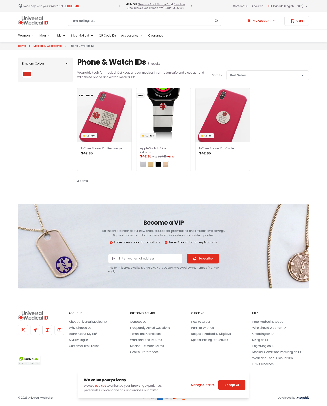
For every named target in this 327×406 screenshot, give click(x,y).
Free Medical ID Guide (267, 322)
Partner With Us (202, 328)
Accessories (129, 35)
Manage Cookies (203, 385)
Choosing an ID (263, 334)
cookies (100, 385)
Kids (58, 35)
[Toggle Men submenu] (48, 35)
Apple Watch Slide (157, 152)
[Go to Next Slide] (192, 6)
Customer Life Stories (84, 346)
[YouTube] (59, 330)
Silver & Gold (80, 35)
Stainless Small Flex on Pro (154, 4)
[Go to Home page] (33, 21)
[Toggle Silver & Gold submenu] (92, 35)
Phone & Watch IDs (82, 46)
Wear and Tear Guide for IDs (272, 358)
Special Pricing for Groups (209, 340)
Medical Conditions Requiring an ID (276, 352)
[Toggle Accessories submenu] (141, 35)
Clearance (155, 35)
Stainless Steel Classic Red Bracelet (156, 6)
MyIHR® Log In (78, 340)
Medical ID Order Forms (147, 346)
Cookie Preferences (144, 352)
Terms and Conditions (145, 334)
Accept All (231, 385)
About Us (257, 6)
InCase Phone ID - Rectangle (101, 151)
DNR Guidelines (263, 364)
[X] (23, 330)
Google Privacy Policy (177, 268)
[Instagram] (47, 330)
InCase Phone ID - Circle (216, 151)
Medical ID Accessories (47, 46)
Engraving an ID (263, 346)
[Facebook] (35, 330)
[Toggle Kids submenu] (64, 35)
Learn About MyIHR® (83, 334)
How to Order (200, 322)
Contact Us (240, 6)
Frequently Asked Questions (150, 328)
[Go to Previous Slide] (119, 6)
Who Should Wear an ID (269, 328)
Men (42, 35)
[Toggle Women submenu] (32, 35)
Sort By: (217, 75)
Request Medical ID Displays (211, 334)
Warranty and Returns (146, 340)
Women (24, 35)
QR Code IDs (107, 35)
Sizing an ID (260, 340)
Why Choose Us (80, 328)
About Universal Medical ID (88, 322)
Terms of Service (208, 268)
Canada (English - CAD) (288, 6)
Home (22, 46)
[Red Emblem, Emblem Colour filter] (27, 74)
